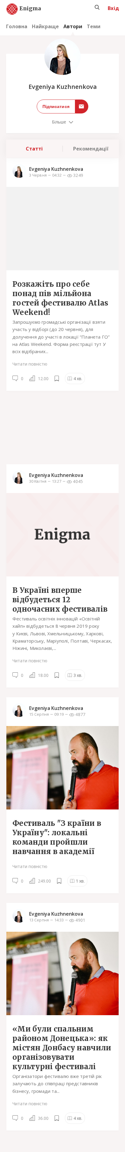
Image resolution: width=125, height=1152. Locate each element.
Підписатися (55, 106)
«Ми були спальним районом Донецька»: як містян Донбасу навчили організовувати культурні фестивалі (61, 1047)
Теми (93, 26)
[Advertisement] (62, 427)
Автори (72, 26)
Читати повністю (29, 364)
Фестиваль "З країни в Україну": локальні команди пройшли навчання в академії (56, 837)
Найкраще (45, 26)
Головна (16, 26)
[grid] (62, 649)
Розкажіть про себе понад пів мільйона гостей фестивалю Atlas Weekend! (60, 298)
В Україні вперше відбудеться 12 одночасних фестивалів (59, 600)
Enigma (24, 9)
